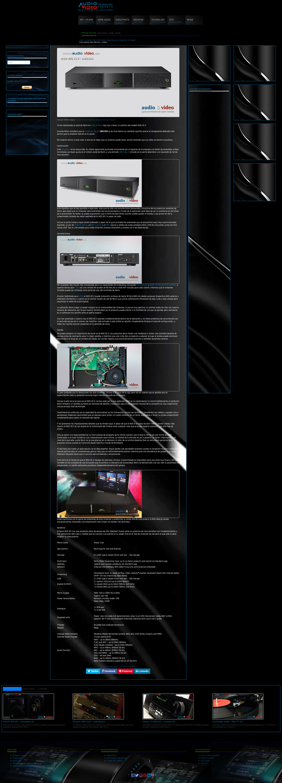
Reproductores (112, 40)
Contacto (204, 763)
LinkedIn (143, 671)
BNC (108, 225)
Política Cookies (207, 758)
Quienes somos (19, 755)
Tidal (77, 287)
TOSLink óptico (80, 225)
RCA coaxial (96, 225)
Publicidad (17, 758)
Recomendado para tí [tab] (12, 689)
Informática (112, 755)
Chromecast (142, 285)
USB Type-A (124, 152)
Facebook (109, 671)
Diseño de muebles (115, 760)
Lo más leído (42, 689)
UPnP (81, 296)
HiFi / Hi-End (97, 40)
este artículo (96, 125)
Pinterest (126, 671)
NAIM (104, 40)
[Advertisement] (27, 136)
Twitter (94, 671)
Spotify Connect (169, 285)
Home (81, 40)
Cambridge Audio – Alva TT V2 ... (228, 721)
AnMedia (149, 782)
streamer (65, 149)
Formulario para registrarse (24, 763)
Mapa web (17, 760)
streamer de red (92, 131)
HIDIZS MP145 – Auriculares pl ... (19, 721)
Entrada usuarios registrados (25, 766)
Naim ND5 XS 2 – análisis (76, 59)
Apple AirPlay (155, 285)
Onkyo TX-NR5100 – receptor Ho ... (160, 721)
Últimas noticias (28, 689)
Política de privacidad (210, 755)
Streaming (123, 40)
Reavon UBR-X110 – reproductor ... (90, 721)
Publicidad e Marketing (116, 758)
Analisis (89, 40)
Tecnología (131, 40)
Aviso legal (205, 760)
